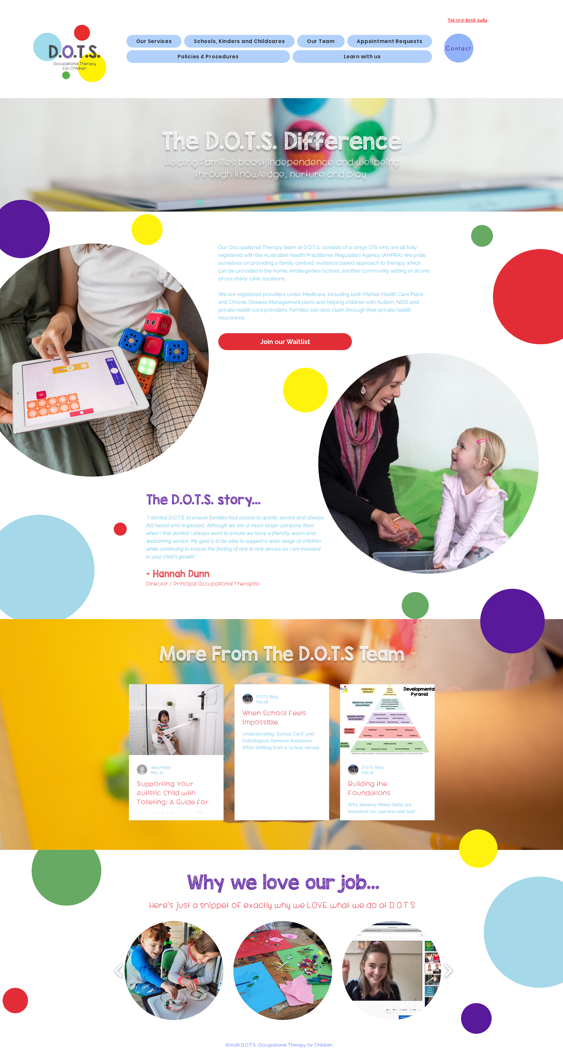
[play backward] (118, 970)
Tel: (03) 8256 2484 (467, 20)
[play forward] (447, 970)
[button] (362, 56)
